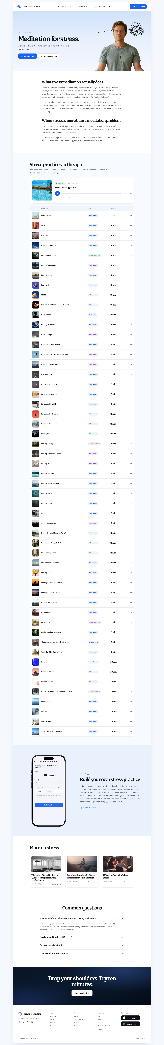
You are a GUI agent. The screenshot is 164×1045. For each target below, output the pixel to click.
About (76, 1016)
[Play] (57, 193)
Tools (99, 1019)
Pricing (93, 6)
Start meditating (138, 6)
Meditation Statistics (105, 1026)
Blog (110, 6)
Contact (76, 1026)
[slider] (91, 193)
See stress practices (49, 56)
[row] (82, 216)
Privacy (137, 1038)
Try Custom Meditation (90, 808)
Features (61, 6)
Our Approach (78, 1019)
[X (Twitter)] (23, 1022)
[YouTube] (31, 1022)
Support (100, 1029)
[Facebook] (27, 1022)
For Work (102, 6)
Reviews (76, 1023)
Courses (82, 6)
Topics (72, 6)
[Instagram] (19, 1022)
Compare (101, 1023)
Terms (144, 1038)
